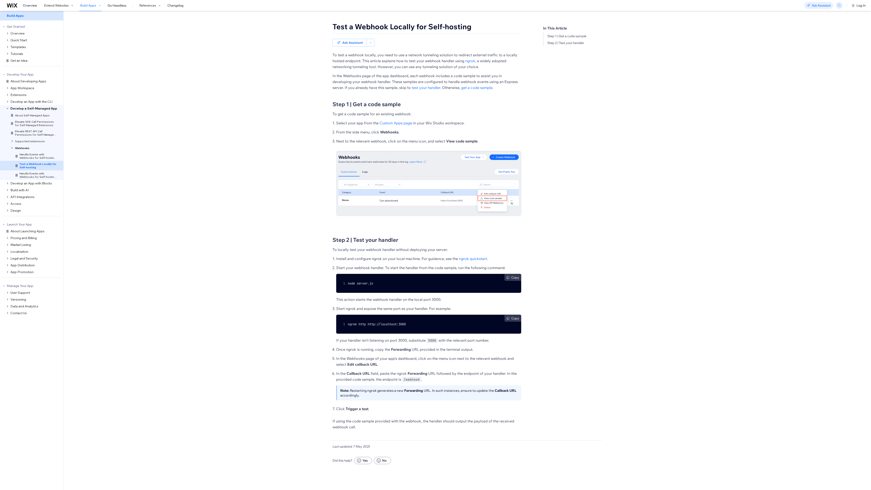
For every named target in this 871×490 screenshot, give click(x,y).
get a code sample (476, 87)
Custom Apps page (395, 123)
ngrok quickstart (473, 258)
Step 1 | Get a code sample (566, 36)
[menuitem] (31, 15)
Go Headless (117, 5)
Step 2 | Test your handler (565, 43)
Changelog (175, 5)
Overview (30, 5)
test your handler (426, 87)
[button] (350, 42)
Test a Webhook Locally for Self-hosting (402, 26)
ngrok (470, 61)
